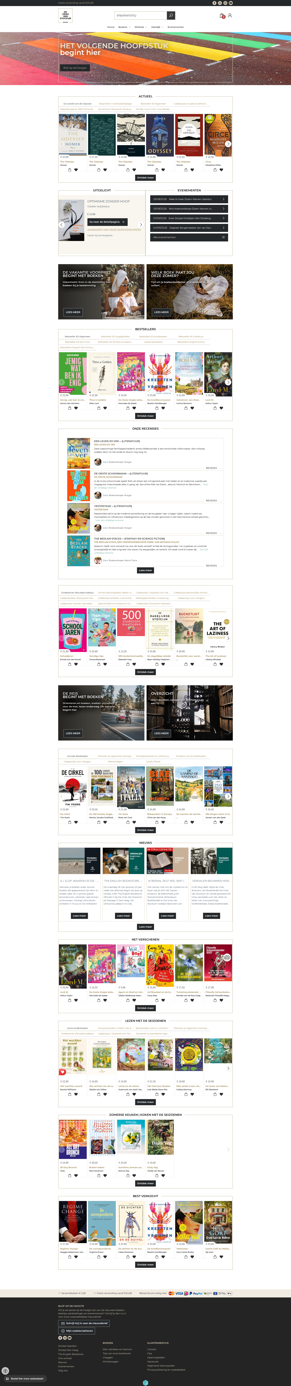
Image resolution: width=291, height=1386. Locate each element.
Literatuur (131, 441)
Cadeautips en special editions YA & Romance (192, 103)
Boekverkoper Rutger (120, 462)
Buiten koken (96, 1167)
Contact (151, 1349)
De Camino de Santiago (189, 814)
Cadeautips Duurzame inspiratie (153, 603)
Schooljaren (66, 656)
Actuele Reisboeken (77, 756)
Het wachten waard (71, 1086)
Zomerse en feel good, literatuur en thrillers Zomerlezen (116, 109)
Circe (208, 161)
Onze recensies (145, 428)
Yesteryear (103, 506)
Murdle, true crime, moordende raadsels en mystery (154, 109)
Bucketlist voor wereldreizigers (193, 656)
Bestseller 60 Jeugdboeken (115, 336)
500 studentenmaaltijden (132, 656)
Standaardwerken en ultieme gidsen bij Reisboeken (154, 756)
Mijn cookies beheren (79, 1330)
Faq (149, 1353)
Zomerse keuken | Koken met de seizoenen (116, 1028)
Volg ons (63, 1370)
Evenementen (176, 27)
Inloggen (108, 1357)
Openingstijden (156, 1357)
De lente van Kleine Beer (219, 1086)
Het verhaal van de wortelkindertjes (109, 1086)
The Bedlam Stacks (108, 538)
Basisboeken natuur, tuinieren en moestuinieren (154, 1028)
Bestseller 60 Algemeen (153, 103)
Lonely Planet (153, 761)
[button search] (171, 15)
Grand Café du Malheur (218, 1248)
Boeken (108, 1342)
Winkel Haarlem (67, 1346)
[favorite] (62, 1072)
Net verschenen (145, 939)
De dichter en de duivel (131, 1248)
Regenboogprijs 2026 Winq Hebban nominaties (78, 109)
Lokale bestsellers (153, 342)
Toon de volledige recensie (109, 520)
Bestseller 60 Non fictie (77, 342)
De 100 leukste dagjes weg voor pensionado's (114, 814)
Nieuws (145, 843)
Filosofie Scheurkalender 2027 (222, 992)
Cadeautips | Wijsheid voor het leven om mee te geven (154, 592)
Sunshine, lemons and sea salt (135, 1167)
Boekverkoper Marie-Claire (123, 560)
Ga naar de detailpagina (105, 221)
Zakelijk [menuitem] (156, 27)
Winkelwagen (111, 1361)
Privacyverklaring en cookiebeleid (166, 1369)
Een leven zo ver (106, 441)
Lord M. (210, 400)
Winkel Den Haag (68, 1350)
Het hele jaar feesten (159, 1086)
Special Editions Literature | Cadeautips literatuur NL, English (116, 603)
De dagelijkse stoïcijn (159, 656)
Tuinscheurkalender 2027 (190, 992)
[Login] (230, 15)
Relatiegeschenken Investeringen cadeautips (154, 598)
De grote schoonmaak (110, 473)
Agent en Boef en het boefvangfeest (138, 992)
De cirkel (65, 814)
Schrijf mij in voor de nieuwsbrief (86, 1323)
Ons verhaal (65, 1358)
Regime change (69, 1248)
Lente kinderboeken (77, 1028)
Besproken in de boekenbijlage (115, 103)
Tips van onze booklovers (117, 1353)
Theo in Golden (97, 400)
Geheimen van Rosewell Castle (193, 400)
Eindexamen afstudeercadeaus (77, 592)
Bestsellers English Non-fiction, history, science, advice (78, 347)
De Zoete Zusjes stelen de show (136, 400)
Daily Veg (152, 1167)
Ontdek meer (145, 177)
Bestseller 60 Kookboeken (153, 336)
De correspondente (100, 1248)
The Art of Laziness (216, 656)
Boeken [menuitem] (123, 27)
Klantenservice (158, 1342)
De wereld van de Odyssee (77, 103)
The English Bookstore (70, 1354)
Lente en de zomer (128, 1086)
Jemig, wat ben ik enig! (73, 400)
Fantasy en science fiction (144, 538)
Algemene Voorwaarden (161, 1365)
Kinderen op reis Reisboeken (191, 756)
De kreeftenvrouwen (159, 400)
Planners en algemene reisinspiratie (116, 756)
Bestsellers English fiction (191, 342)
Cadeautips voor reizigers (191, 598)
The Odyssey (67, 161)
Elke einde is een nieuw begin (193, 1086)
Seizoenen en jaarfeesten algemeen (154, 1033)
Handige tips (96, 656)
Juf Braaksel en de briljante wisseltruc (168, 992)
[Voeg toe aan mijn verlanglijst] (76, 170)
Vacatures (152, 1361)
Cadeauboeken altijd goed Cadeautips (78, 598)
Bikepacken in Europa (159, 814)
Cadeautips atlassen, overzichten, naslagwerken (116, 598)
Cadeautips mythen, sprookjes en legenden (78, 603)
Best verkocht (145, 1196)
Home (110, 27)
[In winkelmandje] (69, 170)
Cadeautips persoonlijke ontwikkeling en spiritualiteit (192, 592)
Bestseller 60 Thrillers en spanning (116, 342)
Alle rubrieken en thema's (117, 1349)
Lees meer (145, 570)
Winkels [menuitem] (140, 27)
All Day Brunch (68, 1167)
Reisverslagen (115, 761)
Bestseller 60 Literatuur (191, 336)
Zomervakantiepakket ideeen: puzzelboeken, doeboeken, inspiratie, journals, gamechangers (116, 592)
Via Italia (123, 814)
